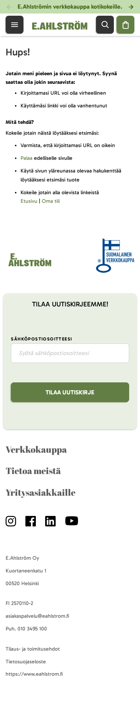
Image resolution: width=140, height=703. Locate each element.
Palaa (26, 158)
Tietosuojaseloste (26, 661)
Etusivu (29, 201)
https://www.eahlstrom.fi (34, 674)
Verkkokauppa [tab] (36, 449)
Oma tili (51, 201)
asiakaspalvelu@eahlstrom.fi (37, 616)
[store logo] (58, 24)
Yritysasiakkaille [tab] (40, 492)
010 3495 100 (32, 629)
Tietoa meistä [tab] (33, 471)
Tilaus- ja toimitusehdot (33, 649)
